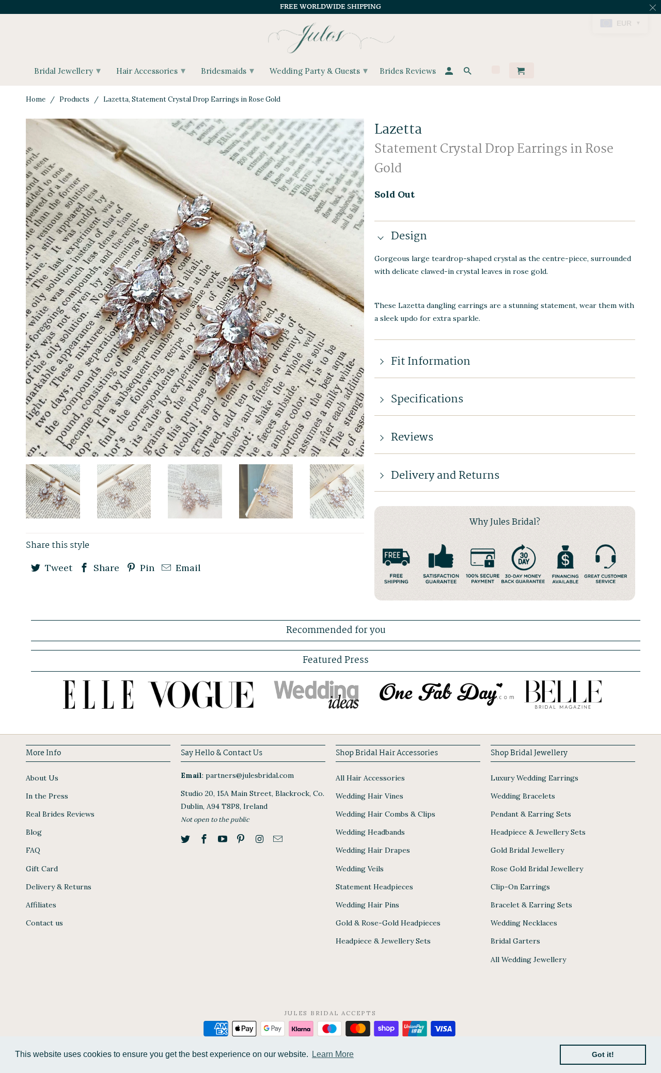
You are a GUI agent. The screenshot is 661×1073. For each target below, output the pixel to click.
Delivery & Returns (58, 886)
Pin (145, 568)
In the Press (47, 796)
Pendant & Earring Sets (531, 814)
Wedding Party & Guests (319, 70)
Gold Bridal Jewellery (527, 850)
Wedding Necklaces (524, 923)
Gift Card (42, 868)
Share (105, 568)
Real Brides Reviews (60, 814)
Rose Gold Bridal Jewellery (537, 868)
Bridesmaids (227, 70)
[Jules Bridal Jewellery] (330, 35)
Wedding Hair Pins (367, 904)
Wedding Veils (360, 868)
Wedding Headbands (370, 832)
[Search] (468, 72)
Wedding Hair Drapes (373, 850)
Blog (34, 832)
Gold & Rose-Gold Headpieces (388, 923)
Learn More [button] (333, 1054)
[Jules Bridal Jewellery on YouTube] (223, 839)
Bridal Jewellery (67, 70)
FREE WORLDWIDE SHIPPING (330, 6)
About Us (42, 778)
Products (74, 99)
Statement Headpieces (374, 886)
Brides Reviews (408, 71)
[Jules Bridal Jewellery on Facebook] (205, 839)
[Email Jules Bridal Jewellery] (279, 839)
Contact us (44, 923)
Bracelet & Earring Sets (531, 904)
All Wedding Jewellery (528, 959)
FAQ (33, 850)
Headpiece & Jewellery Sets (383, 941)
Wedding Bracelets (523, 796)
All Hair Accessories (370, 778)
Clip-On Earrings (520, 886)
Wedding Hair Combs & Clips (385, 814)
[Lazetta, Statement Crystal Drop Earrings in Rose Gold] (195, 288)
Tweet (57, 568)
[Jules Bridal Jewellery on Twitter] (186, 839)
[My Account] (449, 72)
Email (187, 568)
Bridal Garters (515, 941)
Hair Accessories (150, 70)
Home (35, 99)
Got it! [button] (603, 1054)
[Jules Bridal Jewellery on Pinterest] (241, 839)
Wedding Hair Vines (369, 796)
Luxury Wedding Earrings (534, 778)
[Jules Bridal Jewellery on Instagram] (260, 839)
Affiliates (41, 904)
